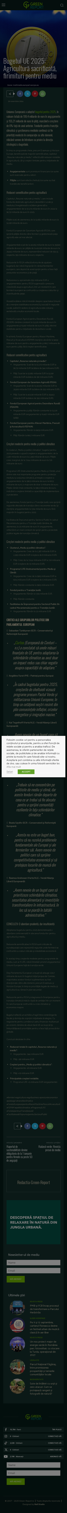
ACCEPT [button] (26, 771)
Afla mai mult (14, 766)
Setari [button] (10, 771)
